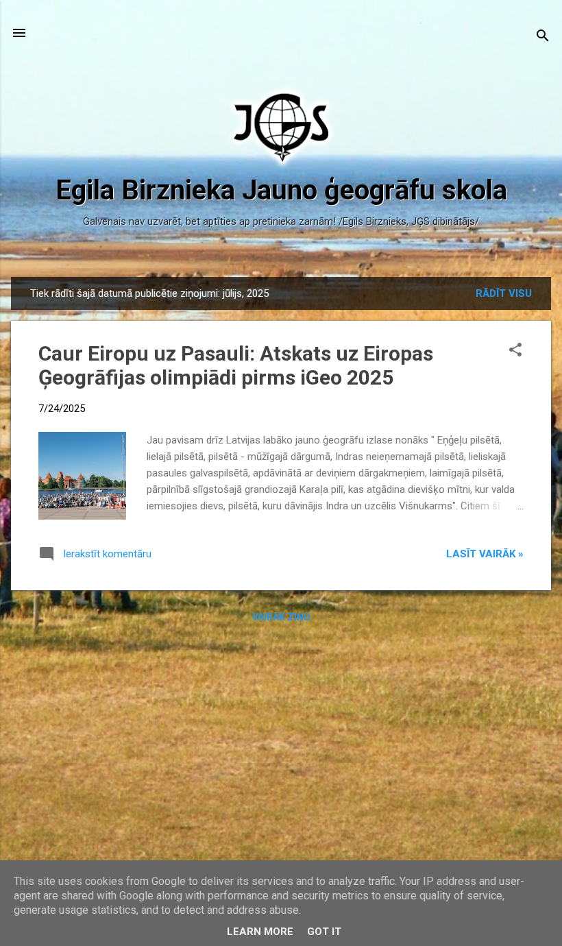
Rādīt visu (504, 293)
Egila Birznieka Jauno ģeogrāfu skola (281, 190)
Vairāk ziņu (281, 616)
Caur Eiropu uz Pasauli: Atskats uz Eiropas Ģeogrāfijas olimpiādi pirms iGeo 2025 (235, 365)
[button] (515, 351)
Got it (324, 931)
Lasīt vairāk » (485, 554)
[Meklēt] (543, 37)
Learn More (260, 931)
